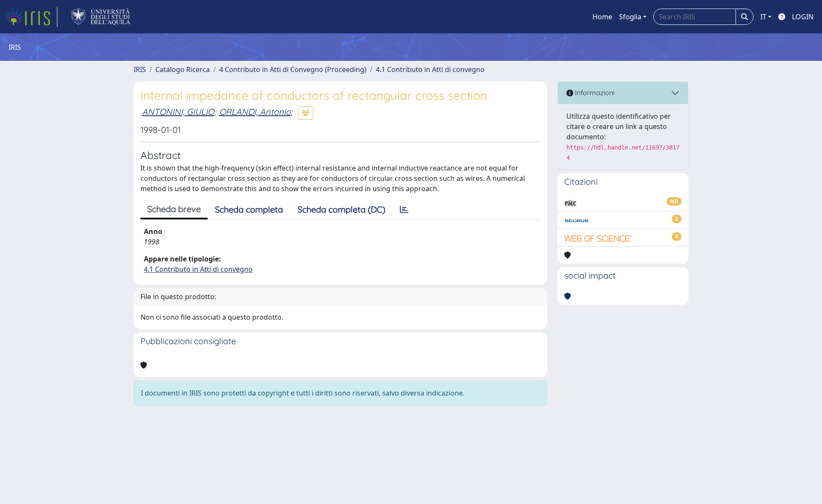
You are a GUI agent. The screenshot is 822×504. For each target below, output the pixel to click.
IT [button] (763, 16)
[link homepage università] (100, 16)
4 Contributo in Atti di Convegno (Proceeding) (292, 69)
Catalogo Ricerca (182, 69)
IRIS (140, 69)
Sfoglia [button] (630, 16)
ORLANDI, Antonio (255, 111)
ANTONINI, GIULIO (178, 111)
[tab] (404, 210)
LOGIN (802, 16)
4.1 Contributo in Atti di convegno (430, 69)
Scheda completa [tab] (249, 209)
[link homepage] (31, 16)
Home (602, 16)
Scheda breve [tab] (174, 209)
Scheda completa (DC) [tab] (341, 209)
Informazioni (593, 92)
